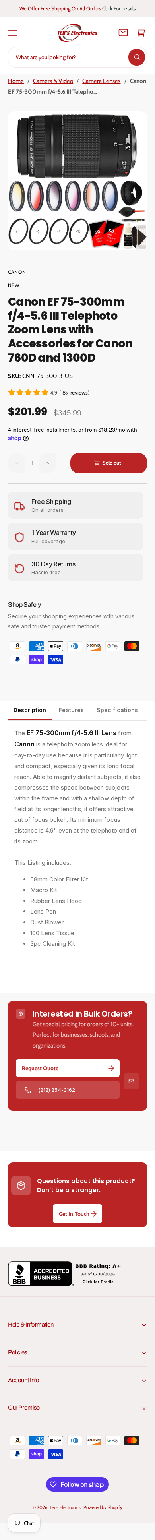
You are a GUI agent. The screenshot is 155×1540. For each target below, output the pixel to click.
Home (16, 81)
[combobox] (77, 57)
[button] (12, 32)
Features (71, 710)
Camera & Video (53, 81)
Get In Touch (74, 1213)
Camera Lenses (101, 81)
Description (30, 710)
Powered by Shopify (102, 1507)
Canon (17, 272)
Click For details (119, 8)
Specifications (117, 710)
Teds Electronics (65, 1507)
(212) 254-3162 (56, 1090)
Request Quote (40, 1068)
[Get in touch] (123, 32)
